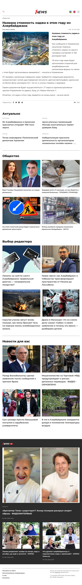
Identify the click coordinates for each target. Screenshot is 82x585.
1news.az (57, 572)
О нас (4, 575)
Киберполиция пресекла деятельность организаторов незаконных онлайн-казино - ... (59, 140)
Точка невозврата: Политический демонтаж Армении (20, 139)
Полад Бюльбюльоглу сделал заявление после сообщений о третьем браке (19, 378)
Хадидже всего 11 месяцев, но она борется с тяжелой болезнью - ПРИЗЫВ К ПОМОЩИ (60, 191)
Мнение (44, 118)
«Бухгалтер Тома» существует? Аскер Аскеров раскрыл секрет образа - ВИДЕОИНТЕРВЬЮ (37, 512)
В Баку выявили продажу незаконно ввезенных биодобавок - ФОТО (57, 228)
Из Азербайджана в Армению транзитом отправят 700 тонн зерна (18, 125)
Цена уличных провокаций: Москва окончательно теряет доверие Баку (58, 125)
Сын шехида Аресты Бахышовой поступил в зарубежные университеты (20, 422)
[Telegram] (22, 102)
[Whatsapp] (19, 102)
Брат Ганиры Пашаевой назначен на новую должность (21, 191)
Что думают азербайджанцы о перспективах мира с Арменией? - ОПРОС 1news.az (61, 554)
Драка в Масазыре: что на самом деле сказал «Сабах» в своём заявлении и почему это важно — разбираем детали (60, 324)
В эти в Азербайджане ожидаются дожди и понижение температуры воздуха (61, 422)
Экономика (5, 118)
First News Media (8, 29)
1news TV (5, 506)
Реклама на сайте (9, 570)
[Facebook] (13, 102)
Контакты (6, 578)
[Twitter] (16, 102)
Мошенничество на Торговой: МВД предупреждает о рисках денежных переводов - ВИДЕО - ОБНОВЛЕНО (61, 380)
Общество (6, 18)
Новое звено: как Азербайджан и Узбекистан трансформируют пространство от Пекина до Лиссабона (60, 280)
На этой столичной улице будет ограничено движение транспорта (21, 228)
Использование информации (13, 573)
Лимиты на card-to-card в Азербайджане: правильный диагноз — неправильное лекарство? (18, 280)
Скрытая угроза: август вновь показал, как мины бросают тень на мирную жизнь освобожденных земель (21, 324)
